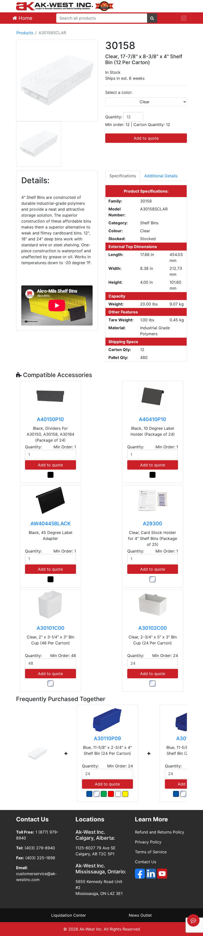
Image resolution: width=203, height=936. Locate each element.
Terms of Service (151, 851)
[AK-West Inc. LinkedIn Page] (151, 874)
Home (24, 18)
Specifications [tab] (122, 175)
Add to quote (146, 138)
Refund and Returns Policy (159, 832)
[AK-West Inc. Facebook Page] (140, 874)
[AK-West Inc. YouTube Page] (162, 874)
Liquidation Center (68, 915)
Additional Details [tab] (161, 175)
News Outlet (140, 915)
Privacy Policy (148, 841)
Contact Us (145, 861)
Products (24, 32)
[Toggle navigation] (184, 18)
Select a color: (118, 92)
